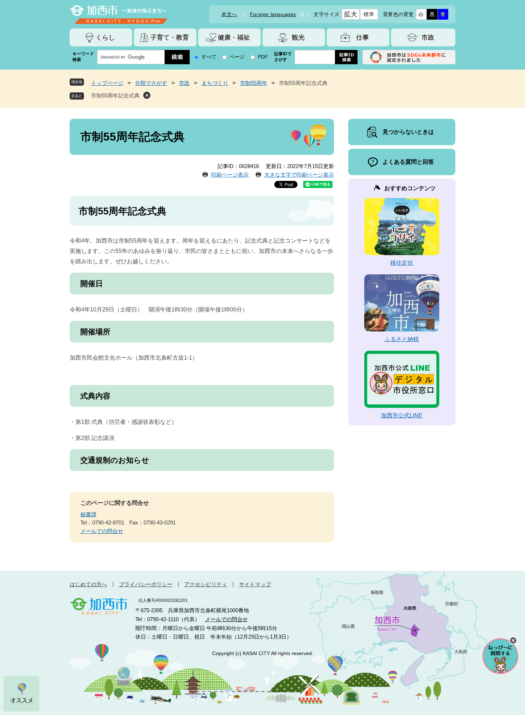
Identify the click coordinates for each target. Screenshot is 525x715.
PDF (263, 57)
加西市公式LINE (401, 415)
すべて (208, 57)
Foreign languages (273, 14)
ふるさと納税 (402, 339)
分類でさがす (151, 83)
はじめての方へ (88, 584)
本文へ (229, 14)
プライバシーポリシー (145, 584)
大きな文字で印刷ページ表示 (299, 175)
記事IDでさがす (282, 56)
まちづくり (214, 83)
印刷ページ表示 (230, 175)
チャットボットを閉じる (513, 640)
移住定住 (401, 263)
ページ (237, 57)
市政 (184, 83)
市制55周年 (253, 83)
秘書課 (88, 514)
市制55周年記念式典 (115, 95)
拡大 (350, 14)
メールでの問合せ (101, 531)
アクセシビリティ (205, 584)
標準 (369, 14)
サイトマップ (255, 584)
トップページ (107, 83)
